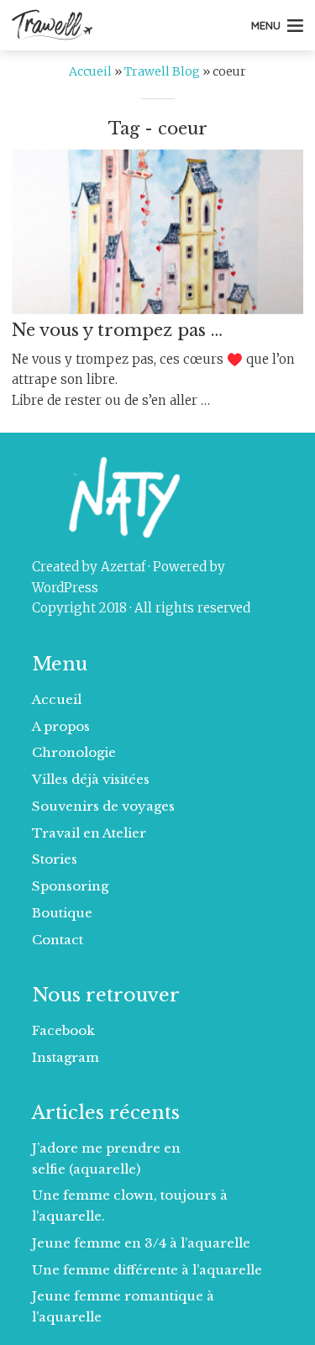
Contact (57, 940)
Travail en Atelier (89, 833)
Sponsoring (70, 886)
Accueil (90, 71)
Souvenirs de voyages (103, 806)
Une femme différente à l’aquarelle (147, 1270)
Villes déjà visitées (91, 779)
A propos (61, 726)
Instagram (65, 1057)
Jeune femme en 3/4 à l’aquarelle (141, 1243)
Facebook (63, 1030)
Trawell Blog (162, 71)
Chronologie (74, 752)
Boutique (62, 913)
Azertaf (123, 567)
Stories (54, 859)
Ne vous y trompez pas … (117, 330)
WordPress (65, 588)
